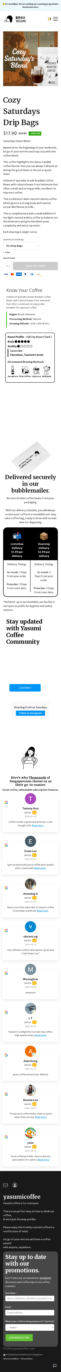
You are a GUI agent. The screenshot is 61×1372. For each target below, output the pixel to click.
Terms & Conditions (11, 1359)
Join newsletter (19, 1337)
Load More (25, 687)
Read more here (30, 7)
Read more (37, 825)
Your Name (10, 1293)
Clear (7, 252)
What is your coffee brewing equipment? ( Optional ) (29, 1321)
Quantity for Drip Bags (13, 239)
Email (8, 1307)
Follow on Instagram (30, 713)
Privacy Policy (26, 1359)
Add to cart (35, 266)
